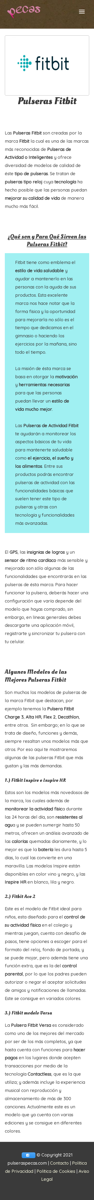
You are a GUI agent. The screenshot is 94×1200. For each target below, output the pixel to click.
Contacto (59, 1163)
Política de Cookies (56, 1171)
